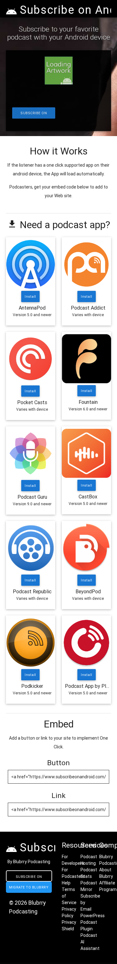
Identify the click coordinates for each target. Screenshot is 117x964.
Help (66, 883)
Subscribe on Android (34, 115)
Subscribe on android (29, 878)
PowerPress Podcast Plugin (92, 922)
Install (31, 296)
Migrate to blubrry (28, 887)
